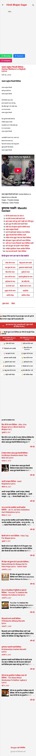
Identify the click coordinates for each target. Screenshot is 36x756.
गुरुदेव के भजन (25, 272)
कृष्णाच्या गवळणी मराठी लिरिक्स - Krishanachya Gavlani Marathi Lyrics (14, 649)
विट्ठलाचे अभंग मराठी (25, 263)
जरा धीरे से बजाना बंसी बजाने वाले (15, 218)
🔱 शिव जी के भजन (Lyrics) (27, 348)
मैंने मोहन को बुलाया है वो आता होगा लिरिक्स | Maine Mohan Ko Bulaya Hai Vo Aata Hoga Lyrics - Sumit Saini (15, 564)
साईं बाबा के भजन (10, 281)
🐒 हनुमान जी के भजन (27, 353)
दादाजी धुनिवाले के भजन (25, 277)
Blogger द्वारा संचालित (18, 748)
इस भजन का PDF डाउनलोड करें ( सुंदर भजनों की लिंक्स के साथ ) (19, 325)
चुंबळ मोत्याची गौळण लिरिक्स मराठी (16, 235)
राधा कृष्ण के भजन (10, 267)
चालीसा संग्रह (26, 295)
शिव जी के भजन (10, 272)
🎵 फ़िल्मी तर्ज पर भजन (27, 366)
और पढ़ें (32, 447)
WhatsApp (7, 56)
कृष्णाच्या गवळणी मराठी (25, 267)
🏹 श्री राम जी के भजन (27, 343)
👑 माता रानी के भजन (27, 357)
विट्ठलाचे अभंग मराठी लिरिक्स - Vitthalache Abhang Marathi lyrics (13, 620)
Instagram (7, 60)
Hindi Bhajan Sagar (16, 4)
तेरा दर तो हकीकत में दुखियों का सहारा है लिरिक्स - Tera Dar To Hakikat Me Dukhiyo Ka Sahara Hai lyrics (14, 592)
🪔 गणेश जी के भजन (9, 343)
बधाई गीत (25, 291)
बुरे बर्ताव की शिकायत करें (18, 752)
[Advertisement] (18, 34)
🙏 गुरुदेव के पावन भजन (9, 362)
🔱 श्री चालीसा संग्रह (27, 374)
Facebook (20, 56)
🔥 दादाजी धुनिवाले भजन (9, 366)
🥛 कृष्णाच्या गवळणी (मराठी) (9, 357)
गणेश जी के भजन (10, 263)
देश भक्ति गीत (25, 281)
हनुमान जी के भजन (10, 291)
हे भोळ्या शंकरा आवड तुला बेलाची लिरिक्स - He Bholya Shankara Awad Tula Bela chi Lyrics (15, 455)
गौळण (13, 303)
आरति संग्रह (10, 295)
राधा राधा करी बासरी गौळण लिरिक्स (16, 251)
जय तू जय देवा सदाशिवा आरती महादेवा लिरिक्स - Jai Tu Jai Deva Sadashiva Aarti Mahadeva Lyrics (16, 509)
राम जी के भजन (10, 286)
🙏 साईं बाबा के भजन (27, 362)
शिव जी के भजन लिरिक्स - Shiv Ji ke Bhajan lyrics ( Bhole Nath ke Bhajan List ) (14, 426)
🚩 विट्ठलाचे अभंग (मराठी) (9, 348)
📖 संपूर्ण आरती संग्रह (9, 374)
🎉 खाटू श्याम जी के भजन (9, 370)
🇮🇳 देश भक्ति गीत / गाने (27, 370)
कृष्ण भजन (5, 303)
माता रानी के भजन (10, 277)
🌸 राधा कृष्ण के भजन (9, 353)
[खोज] (33, 5)
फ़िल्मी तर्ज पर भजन (25, 286)
